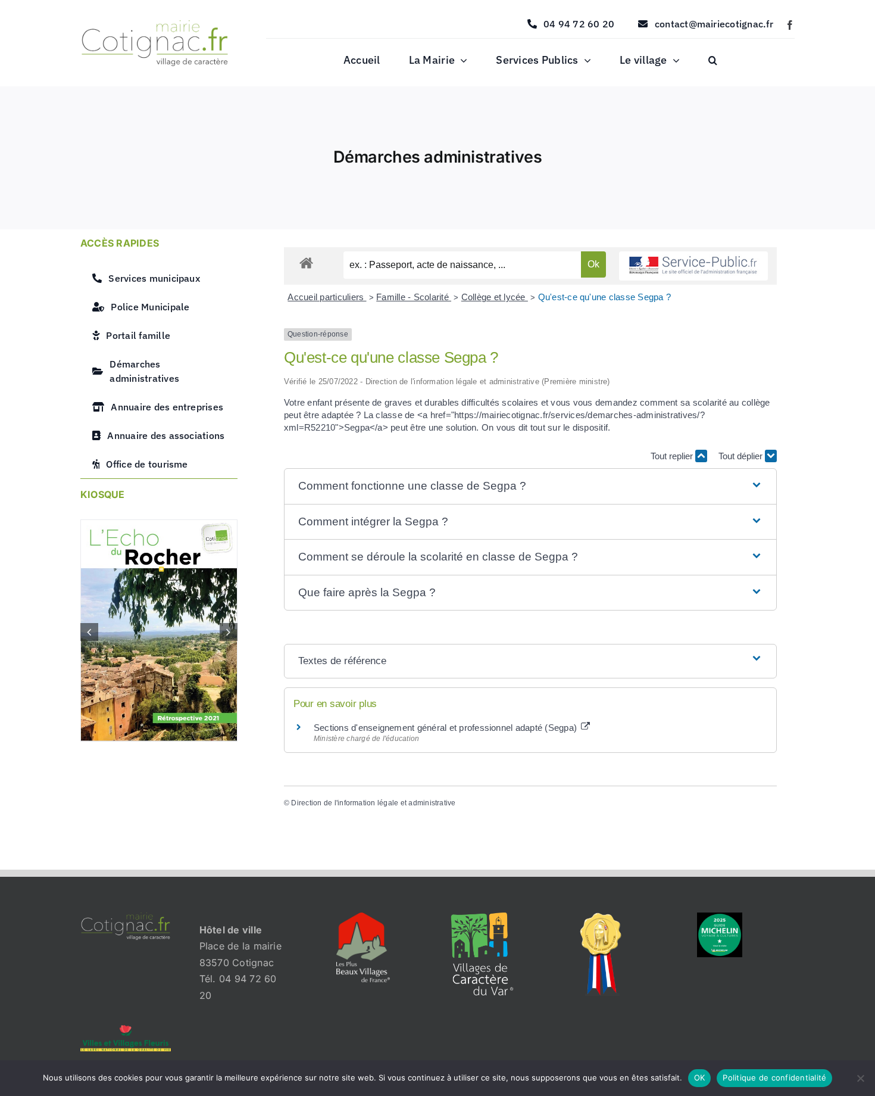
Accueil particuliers (327, 297)
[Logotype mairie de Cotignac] (154, 25)
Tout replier (673, 456)
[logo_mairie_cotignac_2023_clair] (125, 917)
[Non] (860, 1078)
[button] (712, 61)
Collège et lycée (494, 297)
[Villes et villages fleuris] (125, 1030)
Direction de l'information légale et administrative (373, 803)
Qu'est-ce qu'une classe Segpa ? (604, 297)
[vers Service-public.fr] (693, 266)
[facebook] (790, 25)
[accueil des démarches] (306, 262)
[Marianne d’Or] (601, 917)
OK (699, 1077)
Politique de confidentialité (774, 1077)
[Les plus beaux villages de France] (363, 917)
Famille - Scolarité (413, 297)
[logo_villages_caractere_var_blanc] (482, 917)
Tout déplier (741, 456)
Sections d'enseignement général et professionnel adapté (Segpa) (446, 728)
